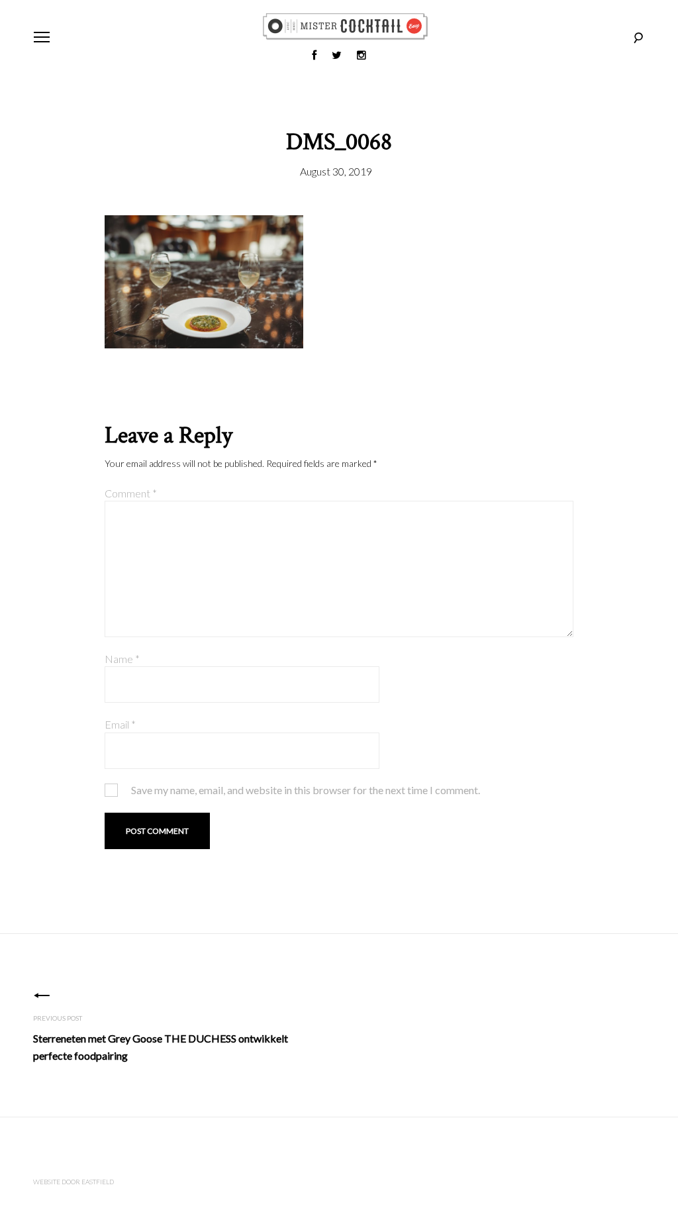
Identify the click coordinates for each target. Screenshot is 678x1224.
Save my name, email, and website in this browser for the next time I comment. (305, 790)
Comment (131, 493)
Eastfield (97, 1182)
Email (120, 724)
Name (122, 658)
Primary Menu (41, 37)
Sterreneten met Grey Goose (160, 1047)
